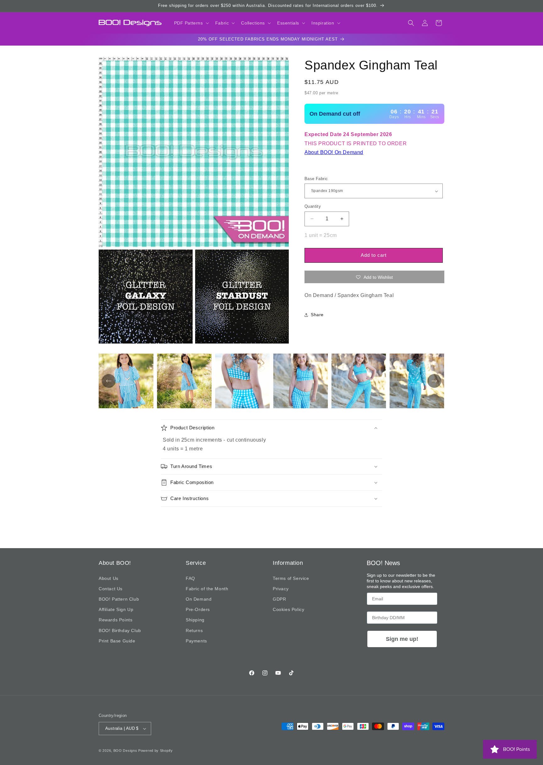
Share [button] (317, 314)
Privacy (280, 588)
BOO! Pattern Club (119, 599)
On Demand (198, 599)
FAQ (190, 578)
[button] (190, 23)
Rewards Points (115, 619)
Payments (196, 640)
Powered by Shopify (155, 750)
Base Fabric (316, 178)
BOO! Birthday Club (120, 630)
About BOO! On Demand (333, 152)
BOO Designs (125, 750)
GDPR (279, 599)
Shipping (195, 619)
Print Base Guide (117, 640)
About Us (108, 578)
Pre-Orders (198, 609)
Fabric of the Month (207, 588)
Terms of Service (291, 578)
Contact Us (111, 588)
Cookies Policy (288, 609)
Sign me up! (402, 639)
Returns (194, 630)
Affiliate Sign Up (116, 609)
